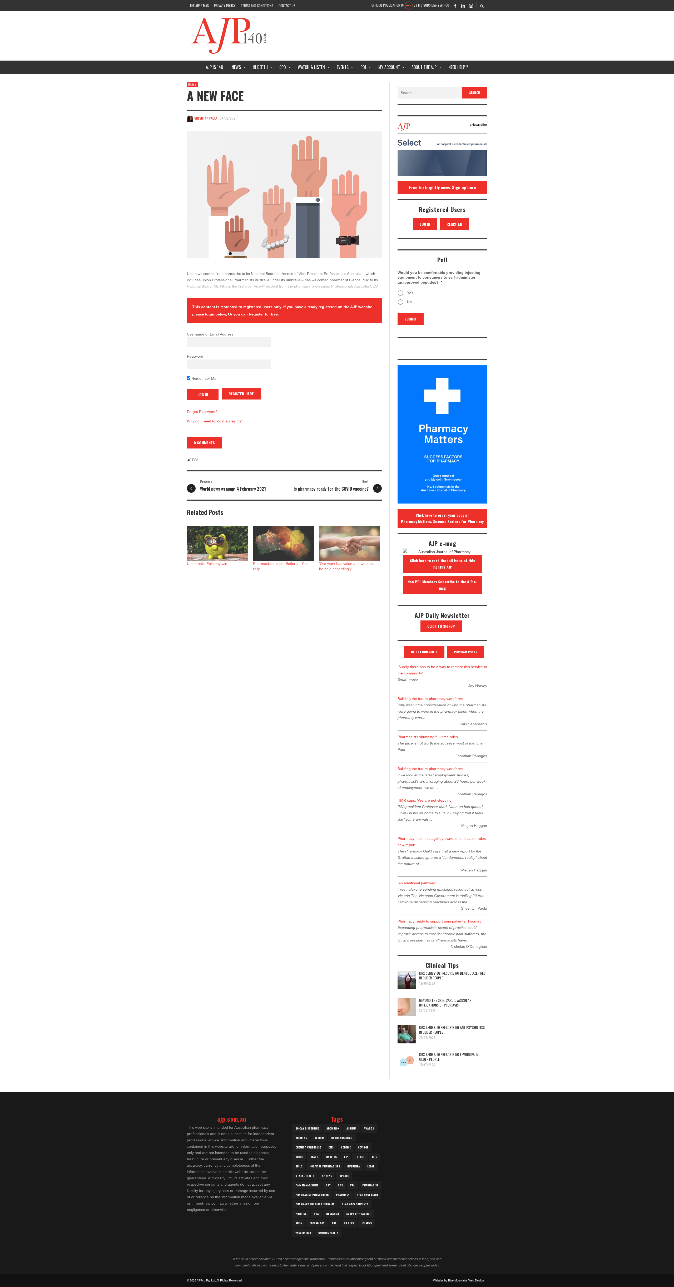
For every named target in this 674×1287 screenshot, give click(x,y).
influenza (353, 1166)
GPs (374, 1157)
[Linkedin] (463, 5)
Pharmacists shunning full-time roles (428, 737)
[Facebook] (455, 5)
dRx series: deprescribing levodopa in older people (448, 1057)
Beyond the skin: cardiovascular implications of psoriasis (445, 1002)
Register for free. (264, 314)
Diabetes (331, 1157)
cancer (319, 1138)
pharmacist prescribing (312, 1195)
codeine (346, 1147)
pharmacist (370, 1185)
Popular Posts (465, 652)
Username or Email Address (210, 334)
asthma (351, 1128)
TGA (334, 1223)
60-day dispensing (307, 1128)
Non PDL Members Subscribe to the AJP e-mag (442, 585)
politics (300, 1214)
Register (454, 224)
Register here (241, 393)
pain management (306, 1185)
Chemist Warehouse (308, 1147)
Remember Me (203, 378)
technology (316, 1223)
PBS (340, 1185)
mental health (304, 1176)
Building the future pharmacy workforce (430, 699)
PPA (195, 460)
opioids (344, 1176)
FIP (346, 1157)
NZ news (327, 1176)
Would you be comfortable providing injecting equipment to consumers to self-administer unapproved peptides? (439, 277)
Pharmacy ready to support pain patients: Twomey (439, 921)
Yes (410, 293)
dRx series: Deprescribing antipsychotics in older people (452, 1029)
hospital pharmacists (325, 1166)
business (301, 1138)
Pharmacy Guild (367, 1195)
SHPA (298, 1223)
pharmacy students (355, 1204)
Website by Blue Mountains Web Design (458, 1280)
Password (195, 356)
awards (369, 1128)
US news (366, 1223)
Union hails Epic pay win (207, 563)
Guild (298, 1166)
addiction (332, 1128)
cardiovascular (342, 1138)
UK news (349, 1223)
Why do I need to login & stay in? (214, 421)
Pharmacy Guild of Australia (314, 1204)
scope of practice (358, 1214)
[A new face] (284, 194)
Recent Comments (424, 652)
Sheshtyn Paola (205, 118)
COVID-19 (363, 1147)
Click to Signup (441, 626)
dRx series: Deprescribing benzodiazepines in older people (452, 975)
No (409, 302)
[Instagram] (471, 5)
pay (328, 1185)
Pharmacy (342, 1195)
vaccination (303, 1233)
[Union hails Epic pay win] (217, 543)
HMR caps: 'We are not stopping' (425, 800)
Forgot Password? (202, 412)
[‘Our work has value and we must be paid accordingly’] (349, 543)
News (192, 84)
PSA (316, 1214)
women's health (328, 1233)
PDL (352, 1185)
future (360, 1157)
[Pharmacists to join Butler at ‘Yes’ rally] (283, 543)
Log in (425, 224)
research (332, 1214)
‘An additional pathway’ (417, 883)
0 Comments (204, 442)
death (314, 1157)
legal (370, 1166)
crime (299, 1157)
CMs (331, 1147)
